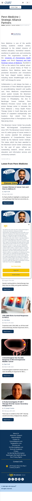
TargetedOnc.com (16, 443)
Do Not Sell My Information (16, 453)
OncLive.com (16, 445)
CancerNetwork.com (16, 441)
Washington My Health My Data (16, 455)
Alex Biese (7, 320)
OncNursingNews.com (16, 447)
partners (8, 25)
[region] (16, 250)
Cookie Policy (18, 261)
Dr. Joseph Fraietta (9, 408)
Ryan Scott (7, 191)
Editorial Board (16, 437)
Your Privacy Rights (16, 457)
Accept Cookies (16, 274)
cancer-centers (16, 25)
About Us (16, 433)
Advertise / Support (16, 435)
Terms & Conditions (16, 449)
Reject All (16, 270)
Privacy (16, 451)
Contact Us (16, 439)
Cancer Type (14, 7)
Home (3, 25)
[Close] (29, 224)
